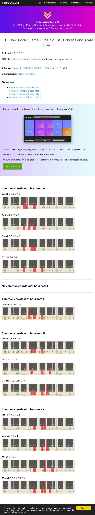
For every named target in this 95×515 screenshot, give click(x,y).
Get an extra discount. (61, 28)
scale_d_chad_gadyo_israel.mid (25, 59)
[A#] (61, 68)
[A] (57, 68)
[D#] (33, 68)
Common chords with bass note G (25, 94)
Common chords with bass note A (25, 97)
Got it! (84, 507)
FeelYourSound (10, 2)
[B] (65, 68)
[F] (41, 68)
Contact (89, 2)
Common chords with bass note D (25, 87)
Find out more (12, 166)
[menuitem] (10, 3)
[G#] (53, 68)
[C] (21, 68)
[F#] (44, 68)
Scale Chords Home (47, 2)
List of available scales (25, 74)
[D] (29, 68)
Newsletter (76, 2)
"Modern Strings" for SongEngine (40, 25)
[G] (48, 68)
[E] (37, 68)
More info (22, 512)
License (63, 2)
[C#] (25, 68)
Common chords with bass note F (25, 90)
